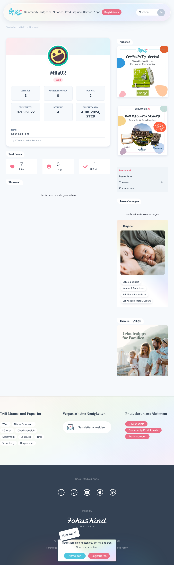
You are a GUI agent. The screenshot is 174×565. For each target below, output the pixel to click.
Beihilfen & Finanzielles (134, 294)
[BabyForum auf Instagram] (87, 492)
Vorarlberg (8, 443)
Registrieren (111, 12)
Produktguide (73, 12)
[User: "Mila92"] (58, 56)
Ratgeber (45, 12)
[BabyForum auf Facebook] (61, 492)
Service (87, 12)
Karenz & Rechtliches (133, 288)
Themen (140, 182)
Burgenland (26, 443)
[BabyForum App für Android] (112, 492)
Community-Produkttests (143, 430)
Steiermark (8, 436)
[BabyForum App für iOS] (100, 492)
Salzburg (26, 436)
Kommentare (126, 188)
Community (31, 12)
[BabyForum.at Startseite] (15, 12)
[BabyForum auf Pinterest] (74, 492)
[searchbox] (150, 12)
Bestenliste (125, 176)
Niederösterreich (23, 424)
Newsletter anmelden (91, 427)
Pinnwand (125, 170)
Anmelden (74, 556)
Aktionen (58, 12)
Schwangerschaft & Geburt (137, 300)
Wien (5, 424)
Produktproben (137, 436)
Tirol (39, 436)
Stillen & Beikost (131, 282)
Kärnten (7, 430)
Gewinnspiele (136, 423)
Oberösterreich (26, 430)
